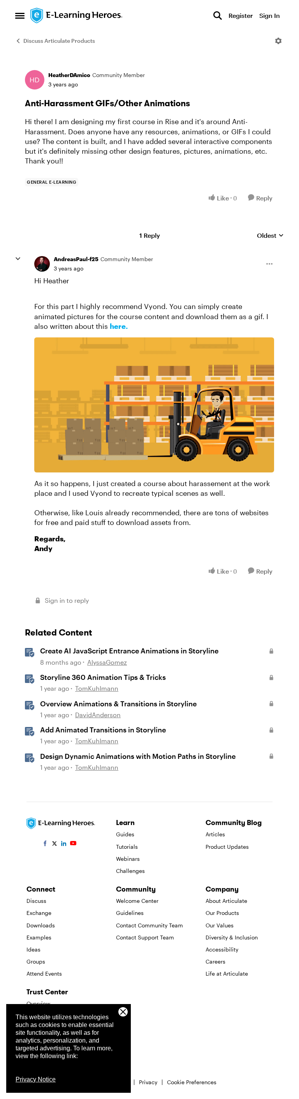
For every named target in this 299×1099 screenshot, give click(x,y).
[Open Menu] (278, 40)
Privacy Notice (36, 1079)
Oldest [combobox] (270, 236)
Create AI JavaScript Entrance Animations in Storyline (129, 650)
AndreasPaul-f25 (76, 259)
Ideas (33, 949)
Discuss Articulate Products (59, 40)
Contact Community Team (149, 925)
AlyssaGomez (107, 662)
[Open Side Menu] (19, 15)
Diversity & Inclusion (232, 937)
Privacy (148, 1082)
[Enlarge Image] (154, 404)
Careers (215, 961)
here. (120, 326)
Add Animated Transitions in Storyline (103, 729)
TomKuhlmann (96, 688)
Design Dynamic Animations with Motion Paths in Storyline (138, 756)
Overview (38, 1003)
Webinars (128, 858)
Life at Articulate (227, 973)
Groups (35, 961)
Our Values (220, 925)
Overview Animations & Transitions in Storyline (118, 703)
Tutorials (127, 846)
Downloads (40, 925)
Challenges (130, 870)
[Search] (217, 15)
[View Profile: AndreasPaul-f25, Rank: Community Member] (42, 264)
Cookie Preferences (191, 1082)
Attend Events (44, 973)
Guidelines (130, 912)
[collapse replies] (18, 258)
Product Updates (227, 846)
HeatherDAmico (69, 75)
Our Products (222, 912)
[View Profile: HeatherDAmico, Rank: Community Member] (34, 80)
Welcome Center (137, 900)
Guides (125, 834)
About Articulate (226, 900)
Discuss (36, 900)
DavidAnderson (98, 714)
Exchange (38, 912)
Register (241, 15)
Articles (215, 834)
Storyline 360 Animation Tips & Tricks (103, 677)
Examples (38, 937)
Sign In (269, 15)
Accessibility (222, 949)
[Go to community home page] (76, 15)
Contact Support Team (145, 937)
